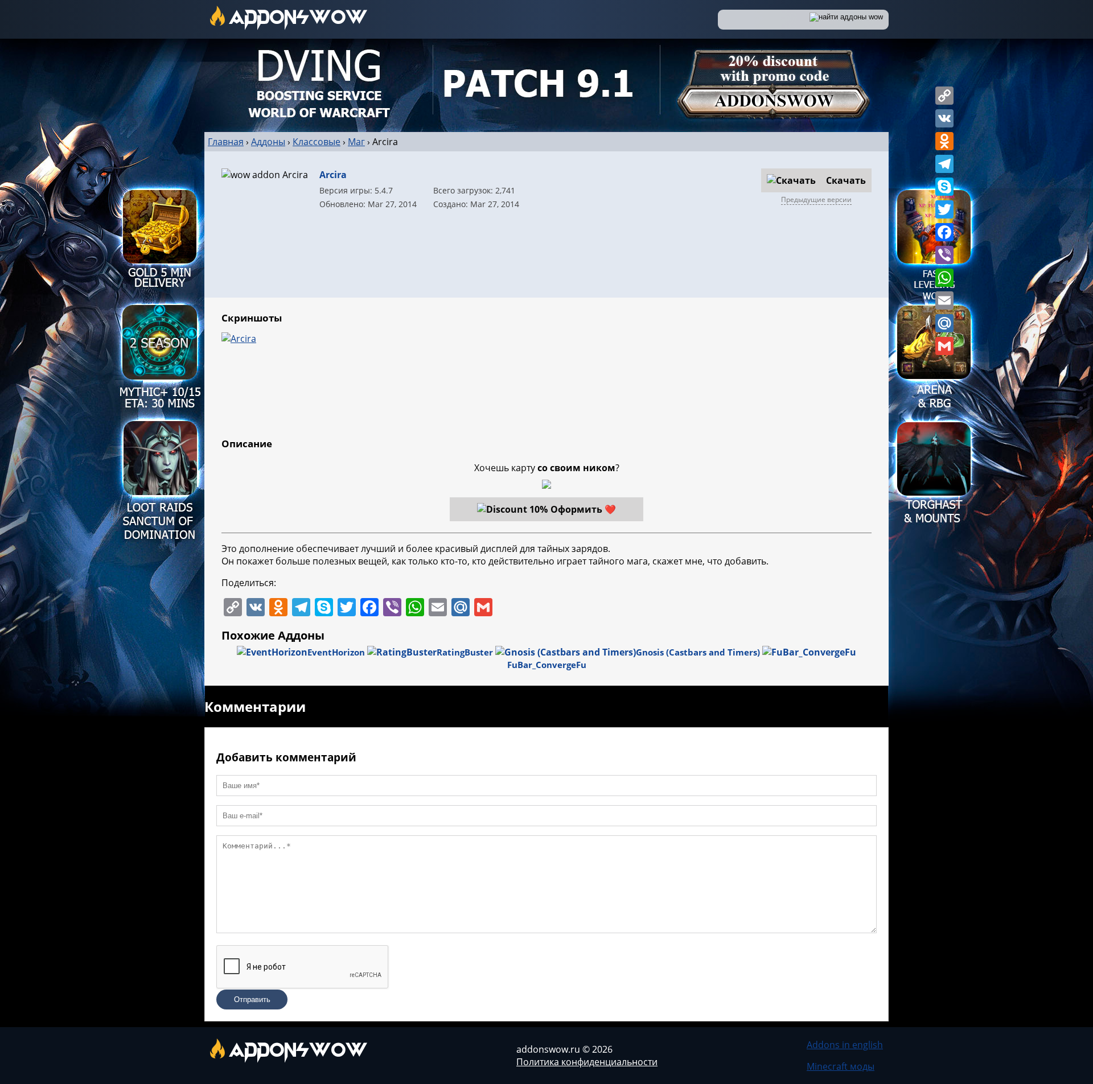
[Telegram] (944, 163)
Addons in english (845, 1044)
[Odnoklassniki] (944, 141)
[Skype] (944, 186)
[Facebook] (944, 232)
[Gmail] (944, 346)
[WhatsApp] (944, 277)
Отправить (252, 999)
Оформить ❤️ (583, 509)
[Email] (944, 300)
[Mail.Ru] (944, 323)
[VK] (944, 118)
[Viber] (944, 255)
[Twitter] (944, 209)
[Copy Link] (944, 95)
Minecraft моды (840, 1066)
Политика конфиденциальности (587, 1062)
